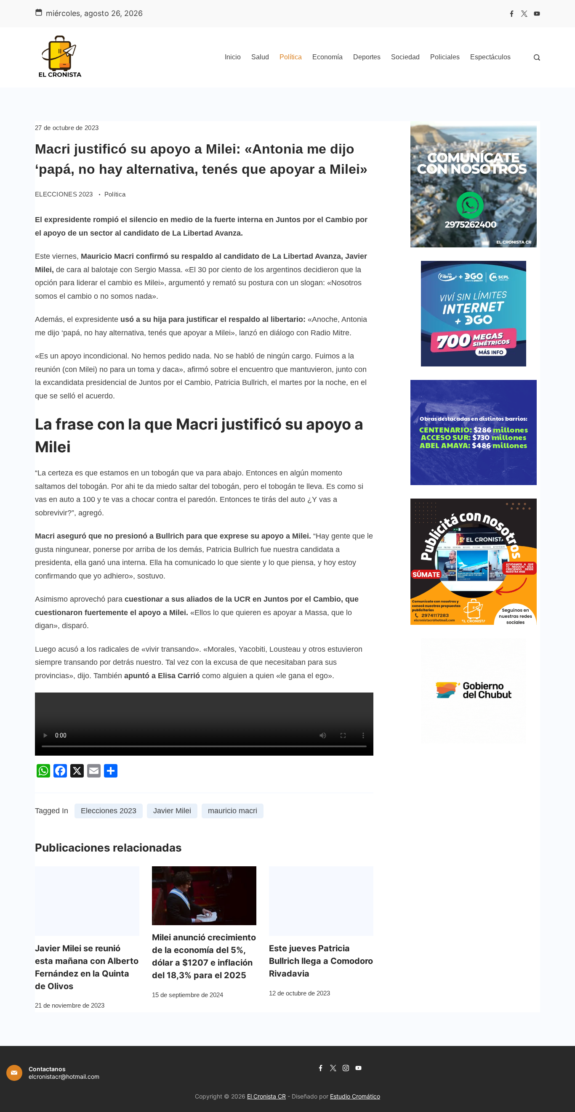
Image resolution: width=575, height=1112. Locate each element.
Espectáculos (490, 57)
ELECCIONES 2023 (65, 194)
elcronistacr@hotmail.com (64, 1076)
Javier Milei (172, 811)
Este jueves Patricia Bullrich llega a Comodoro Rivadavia (321, 961)
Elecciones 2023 (108, 811)
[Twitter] (524, 14)
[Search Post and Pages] (537, 57)
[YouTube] (537, 14)
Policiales (445, 57)
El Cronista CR (266, 1096)
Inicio (233, 57)
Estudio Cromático (355, 1096)
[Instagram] (346, 1068)
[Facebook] (511, 14)
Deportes (367, 57)
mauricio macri (232, 811)
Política (291, 57)
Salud (260, 57)
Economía (327, 57)
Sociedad (405, 57)
